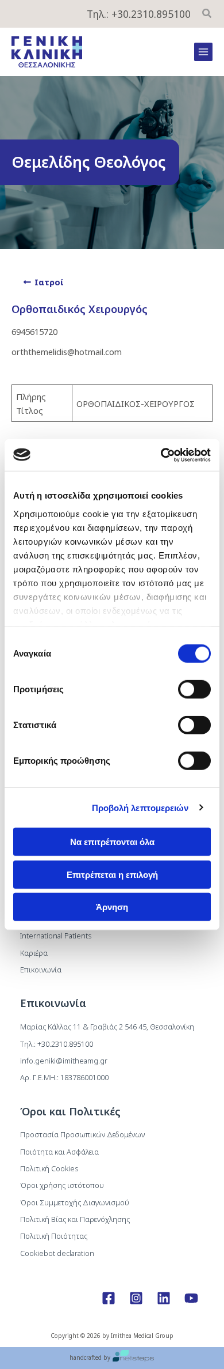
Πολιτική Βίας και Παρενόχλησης (75, 1219)
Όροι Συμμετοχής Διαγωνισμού (74, 1202)
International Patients (55, 935)
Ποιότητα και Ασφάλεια (59, 1152)
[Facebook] (108, 1298)
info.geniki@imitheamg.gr (63, 1060)
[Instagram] (136, 1298)
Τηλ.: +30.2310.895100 (139, 14)
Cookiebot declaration (57, 1253)
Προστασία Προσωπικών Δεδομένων (82, 1134)
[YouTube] (191, 1298)
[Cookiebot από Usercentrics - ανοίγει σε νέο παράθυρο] (161, 454)
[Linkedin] (164, 1298)
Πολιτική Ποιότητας (53, 1236)
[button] (207, 14)
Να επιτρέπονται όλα (112, 842)
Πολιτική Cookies (49, 1168)
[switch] (194, 689)
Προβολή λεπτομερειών (140, 807)
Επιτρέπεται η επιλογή (112, 874)
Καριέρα (34, 953)
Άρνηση (112, 907)
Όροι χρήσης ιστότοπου (62, 1185)
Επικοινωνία (40, 969)
